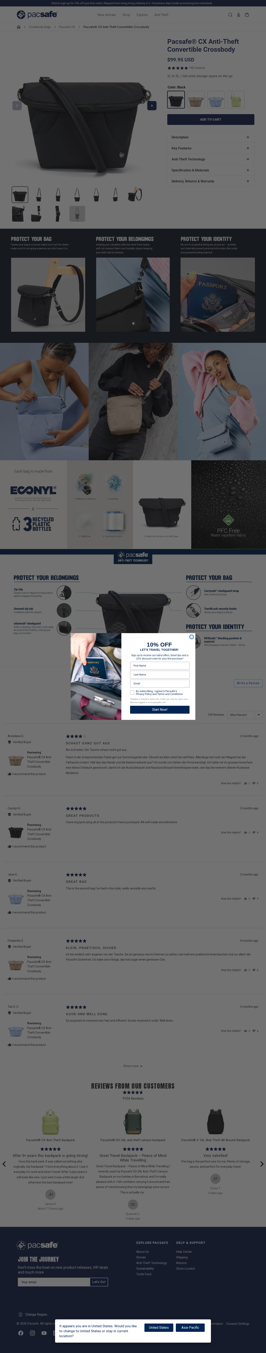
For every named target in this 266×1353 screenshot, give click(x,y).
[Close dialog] (192, 637)
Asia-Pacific (190, 1328)
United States (159, 1328)
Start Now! (159, 710)
